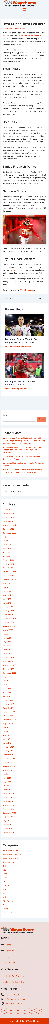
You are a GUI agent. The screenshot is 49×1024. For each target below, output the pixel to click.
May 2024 (7, 595)
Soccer (5, 905)
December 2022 (9, 661)
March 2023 (7, 650)
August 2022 (8, 677)
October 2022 (8, 669)
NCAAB (6, 885)
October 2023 (8, 622)
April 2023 (7, 646)
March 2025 (7, 556)
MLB (4, 870)
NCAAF (6, 889)
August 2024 (8, 583)
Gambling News (9, 862)
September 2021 (9, 720)
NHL (4, 897)
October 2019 (8, 809)
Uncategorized (14, 346)
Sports (5, 909)
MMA (5, 874)
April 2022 (7, 692)
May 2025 (7, 548)
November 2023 (9, 618)
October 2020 (8, 762)
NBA (4, 881)
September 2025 (9, 533)
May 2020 (7, 782)
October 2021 (8, 716)
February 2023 (8, 653)
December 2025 (9, 521)
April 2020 (7, 786)
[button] (24, 9)
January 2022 (8, 704)
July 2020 (7, 774)
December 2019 (9, 801)
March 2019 (7, 829)
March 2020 (7, 790)
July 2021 (6, 727)
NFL (4, 36)
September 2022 (9, 673)
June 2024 (7, 591)
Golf (4, 866)
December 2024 (9, 568)
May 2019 (7, 821)
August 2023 (8, 630)
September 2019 (9, 813)
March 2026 (7, 510)
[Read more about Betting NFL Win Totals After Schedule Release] (24, 365)
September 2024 (9, 580)
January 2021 (8, 751)
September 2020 (9, 766)
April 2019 (7, 825)
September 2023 (9, 626)
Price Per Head (8, 901)
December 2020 (9, 755)
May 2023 (7, 642)
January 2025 (8, 564)
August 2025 (8, 537)
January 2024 (8, 611)
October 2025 (8, 529)
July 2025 (7, 541)
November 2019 (9, 805)
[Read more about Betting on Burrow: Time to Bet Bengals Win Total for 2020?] (24, 325)
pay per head (19, 270)
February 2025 (8, 560)
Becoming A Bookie (10, 850)
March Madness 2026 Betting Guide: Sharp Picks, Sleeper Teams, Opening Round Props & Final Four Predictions (23, 450)
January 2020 (8, 797)
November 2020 (9, 758)
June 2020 (7, 778)
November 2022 (9, 665)
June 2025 (7, 544)
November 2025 (9, 525)
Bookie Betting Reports (12, 854)
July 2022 (7, 681)
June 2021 (7, 731)
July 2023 (7, 634)
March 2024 (7, 603)
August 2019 (8, 817)
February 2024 (8, 607)
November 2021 (9, 712)
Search (5, 415)
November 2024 (9, 572)
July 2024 (7, 587)
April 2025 (7, 552)
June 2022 (7, 685)
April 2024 (7, 599)
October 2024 (8, 576)
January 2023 (8, 657)
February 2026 (8, 513)
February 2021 (8, 747)
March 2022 (7, 696)
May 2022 (7, 688)
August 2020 (8, 770)
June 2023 (7, 638)
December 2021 (9, 708)
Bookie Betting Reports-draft (14, 858)
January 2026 (8, 517)
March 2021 (7, 743)
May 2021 (7, 735)
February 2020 (8, 793)
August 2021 (8, 724)
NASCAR (6, 878)
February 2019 (8, 832)
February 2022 (8, 700)
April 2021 (7, 739)
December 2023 (9, 614)
